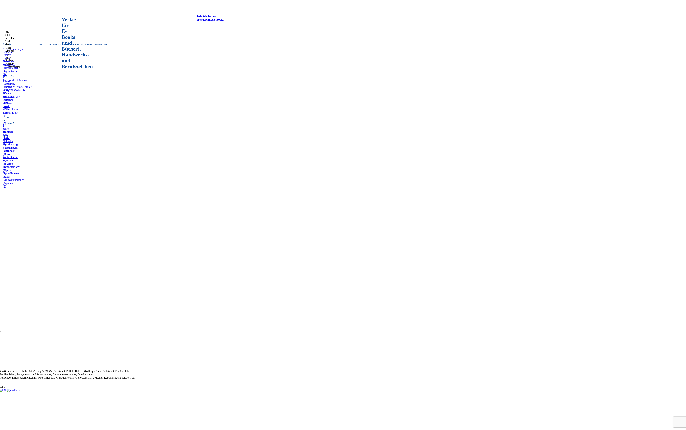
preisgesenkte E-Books (210, 19)
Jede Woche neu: (207, 16)
